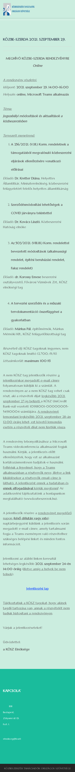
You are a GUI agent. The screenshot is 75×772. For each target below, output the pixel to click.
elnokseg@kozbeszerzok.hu (19, 738)
